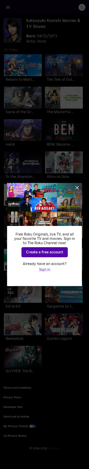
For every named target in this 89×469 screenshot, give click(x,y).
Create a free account (44, 252)
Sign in (44, 269)
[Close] (77, 187)
